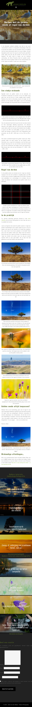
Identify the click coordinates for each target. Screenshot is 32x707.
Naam (1, 668)
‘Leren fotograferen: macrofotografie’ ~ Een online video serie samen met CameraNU (16, 627)
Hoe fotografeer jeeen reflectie (16, 509)
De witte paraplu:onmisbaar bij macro (16, 589)
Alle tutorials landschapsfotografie (16, 554)
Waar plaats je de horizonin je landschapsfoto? (16, 490)
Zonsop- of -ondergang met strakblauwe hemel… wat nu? (16, 546)
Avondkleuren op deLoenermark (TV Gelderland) (16, 528)
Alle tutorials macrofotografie (16, 633)
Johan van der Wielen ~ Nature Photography (16, 4)
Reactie (2, 664)
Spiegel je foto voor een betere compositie (16, 570)
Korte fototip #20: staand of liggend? (16, 606)
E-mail (2, 672)
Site (1, 677)
